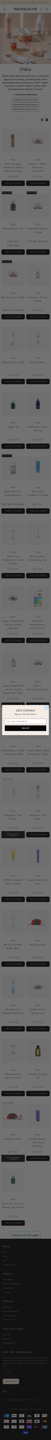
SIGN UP (25, 728)
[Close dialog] (46, 707)
